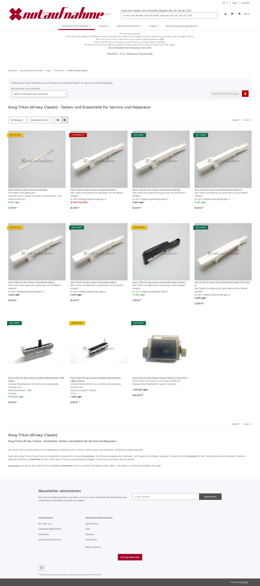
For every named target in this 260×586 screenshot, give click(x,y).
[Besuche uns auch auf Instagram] (41, 567)
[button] (225, 14)
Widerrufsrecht (93, 547)
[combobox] (39, 94)
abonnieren (210, 496)
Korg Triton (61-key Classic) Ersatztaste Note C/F (219, 189)
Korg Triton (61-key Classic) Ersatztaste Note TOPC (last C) (222, 284)
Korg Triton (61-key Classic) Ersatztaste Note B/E (156, 189)
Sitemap (89, 534)
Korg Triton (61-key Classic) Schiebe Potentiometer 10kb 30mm (36, 379)
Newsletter (43, 534)
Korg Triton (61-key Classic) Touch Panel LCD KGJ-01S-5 (159, 377)
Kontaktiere (14, 465)
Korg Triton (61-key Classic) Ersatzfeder (28, 189)
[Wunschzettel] (232, 14)
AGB (87, 528)
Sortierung (16, 120)
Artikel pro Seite (39, 120)
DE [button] (223, 2)
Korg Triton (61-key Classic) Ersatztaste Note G (93, 282)
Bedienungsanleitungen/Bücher (182, 26)
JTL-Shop (244, 582)
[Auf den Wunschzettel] (60, 135)
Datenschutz (91, 523)
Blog (234, 2)
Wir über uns (45, 523)
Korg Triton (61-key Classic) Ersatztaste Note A (93, 189)
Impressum (91, 539)
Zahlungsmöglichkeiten (50, 528)
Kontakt (245, 2)
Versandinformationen (49, 539)
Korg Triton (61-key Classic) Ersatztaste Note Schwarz (159, 282)
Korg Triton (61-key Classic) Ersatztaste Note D (31, 282)
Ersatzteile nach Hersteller (27, 88)
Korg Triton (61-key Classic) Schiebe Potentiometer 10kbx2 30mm (95, 379)
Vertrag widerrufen (130, 557)
